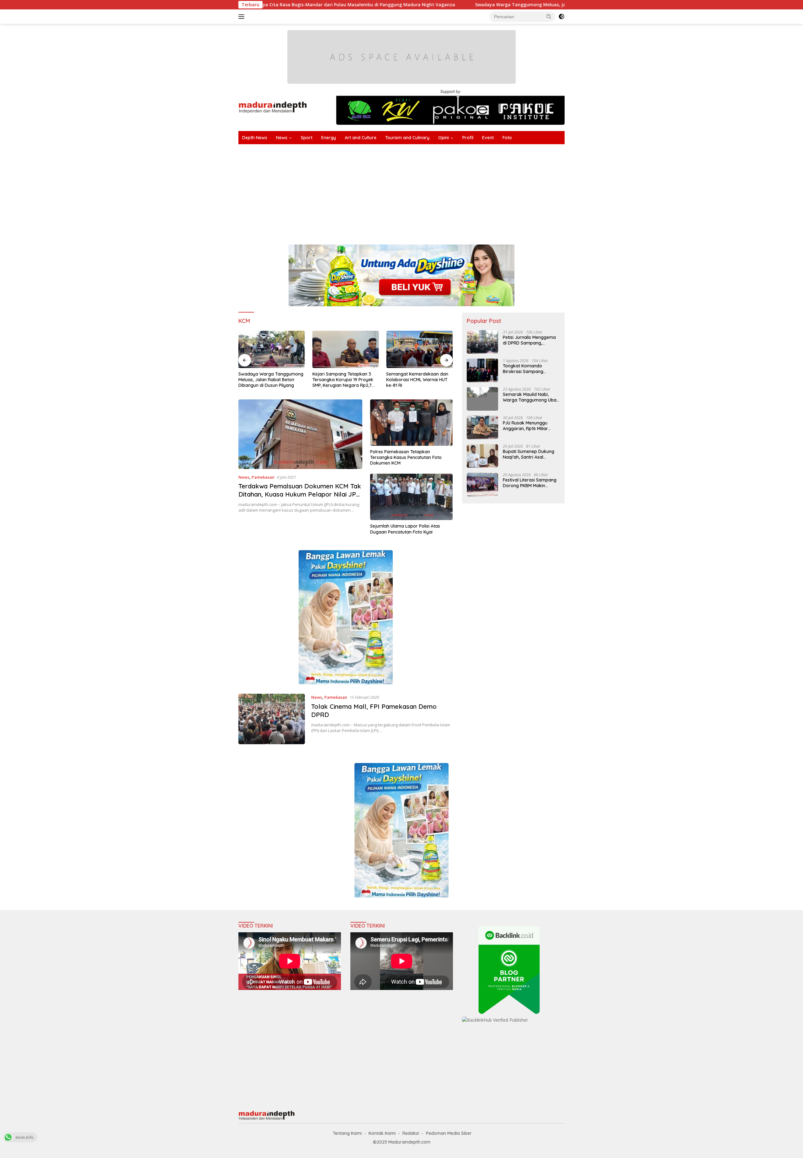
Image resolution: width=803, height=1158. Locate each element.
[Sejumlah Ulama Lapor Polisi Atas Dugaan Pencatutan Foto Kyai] (411, 497)
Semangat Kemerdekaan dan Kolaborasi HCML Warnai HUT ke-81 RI (417, 379)
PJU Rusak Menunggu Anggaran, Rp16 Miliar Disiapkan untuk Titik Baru (530, 425)
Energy (328, 137)
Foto (507, 137)
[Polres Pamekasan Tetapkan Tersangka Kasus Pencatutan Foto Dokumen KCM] (411, 422)
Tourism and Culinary (407, 137)
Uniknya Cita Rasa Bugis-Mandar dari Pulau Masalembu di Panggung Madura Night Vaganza (275, 5)
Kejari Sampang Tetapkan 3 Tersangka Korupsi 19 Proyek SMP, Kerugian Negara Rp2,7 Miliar (342, 379)
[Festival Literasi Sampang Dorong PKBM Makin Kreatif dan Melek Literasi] (482, 484)
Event (488, 137)
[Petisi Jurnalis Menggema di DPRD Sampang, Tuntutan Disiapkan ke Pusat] (482, 342)
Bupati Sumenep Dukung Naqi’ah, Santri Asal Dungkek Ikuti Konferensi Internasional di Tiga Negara (529, 454)
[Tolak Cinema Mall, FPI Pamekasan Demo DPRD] (271, 719)
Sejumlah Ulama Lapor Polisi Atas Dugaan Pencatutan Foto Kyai (405, 528)
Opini (443, 137)
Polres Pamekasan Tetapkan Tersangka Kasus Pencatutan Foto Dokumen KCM (406, 457)
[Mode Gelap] (561, 16)
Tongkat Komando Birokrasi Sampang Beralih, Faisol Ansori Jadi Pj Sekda (529, 368)
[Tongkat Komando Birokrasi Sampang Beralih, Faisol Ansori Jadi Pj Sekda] (482, 370)
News (281, 137)
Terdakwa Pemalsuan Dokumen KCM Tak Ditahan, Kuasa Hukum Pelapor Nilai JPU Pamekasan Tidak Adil (299, 494)
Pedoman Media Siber (449, 1133)
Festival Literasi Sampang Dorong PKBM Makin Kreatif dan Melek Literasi (529, 482)
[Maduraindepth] (272, 107)
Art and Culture (360, 137)
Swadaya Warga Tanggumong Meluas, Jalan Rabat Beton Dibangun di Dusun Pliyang (491, 5)
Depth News (254, 137)
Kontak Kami (382, 1133)
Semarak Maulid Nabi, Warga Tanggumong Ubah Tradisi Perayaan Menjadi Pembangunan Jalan (531, 397)
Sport (306, 137)
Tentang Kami (347, 1133)
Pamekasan (263, 477)
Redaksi (410, 1133)
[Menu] (242, 16)
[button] (549, 16)
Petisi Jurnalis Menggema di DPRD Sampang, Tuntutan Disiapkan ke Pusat (529, 340)
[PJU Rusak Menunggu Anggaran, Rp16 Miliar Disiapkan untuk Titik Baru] (482, 427)
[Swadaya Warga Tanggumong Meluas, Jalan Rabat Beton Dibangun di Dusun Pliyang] (271, 349)
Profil (467, 137)
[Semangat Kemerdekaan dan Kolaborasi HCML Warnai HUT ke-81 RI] (419, 349)
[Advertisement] (426, 191)
